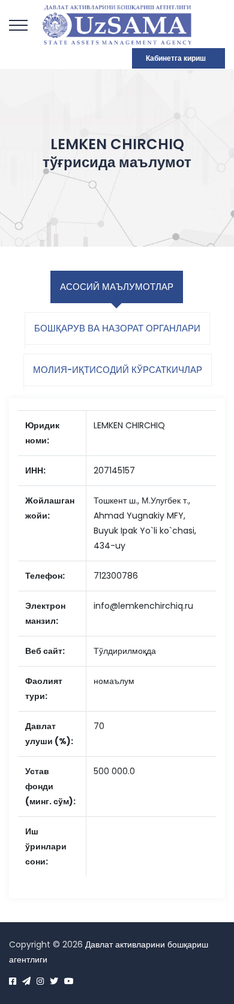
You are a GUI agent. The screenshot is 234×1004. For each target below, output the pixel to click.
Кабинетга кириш (176, 58)
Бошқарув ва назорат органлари (117, 328)
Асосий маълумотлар (116, 286)
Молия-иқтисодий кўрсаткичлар (117, 369)
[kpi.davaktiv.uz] (117, 24)
